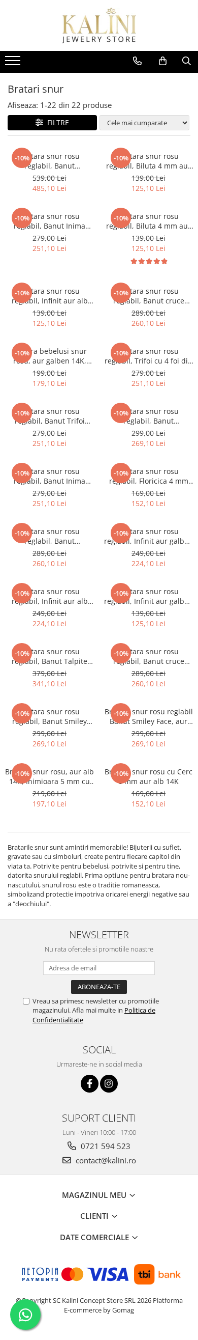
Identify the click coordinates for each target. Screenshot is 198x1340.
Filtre (56, 122)
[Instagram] (109, 1084)
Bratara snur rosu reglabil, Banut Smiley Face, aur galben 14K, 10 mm (49, 716)
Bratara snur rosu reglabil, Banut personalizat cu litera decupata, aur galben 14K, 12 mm (49, 161)
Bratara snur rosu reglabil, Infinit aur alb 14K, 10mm (50, 596)
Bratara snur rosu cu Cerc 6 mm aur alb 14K (148, 776)
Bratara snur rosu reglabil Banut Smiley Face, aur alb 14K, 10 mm (149, 716)
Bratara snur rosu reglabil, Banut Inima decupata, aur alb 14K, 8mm (49, 476)
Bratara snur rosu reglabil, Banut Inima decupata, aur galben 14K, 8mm (49, 221)
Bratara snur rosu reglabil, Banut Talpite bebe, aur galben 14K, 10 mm (49, 656)
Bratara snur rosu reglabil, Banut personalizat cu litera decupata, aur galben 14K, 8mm (148, 416)
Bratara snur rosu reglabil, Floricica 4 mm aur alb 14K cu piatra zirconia (148, 476)
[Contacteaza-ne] (137, 61)
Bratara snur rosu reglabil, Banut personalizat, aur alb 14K (49, 536)
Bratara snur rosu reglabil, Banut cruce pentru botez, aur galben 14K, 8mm (148, 295)
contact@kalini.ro (105, 1160)
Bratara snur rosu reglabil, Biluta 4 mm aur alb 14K (148, 221)
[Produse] (14, 63)
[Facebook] (89, 1084)
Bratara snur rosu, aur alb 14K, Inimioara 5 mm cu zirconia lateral (49, 776)
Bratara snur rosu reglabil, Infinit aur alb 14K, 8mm (50, 295)
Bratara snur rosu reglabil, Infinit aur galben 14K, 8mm (148, 596)
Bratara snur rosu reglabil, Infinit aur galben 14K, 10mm (148, 536)
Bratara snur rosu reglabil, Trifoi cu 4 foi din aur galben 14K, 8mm (148, 356)
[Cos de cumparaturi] (163, 61)
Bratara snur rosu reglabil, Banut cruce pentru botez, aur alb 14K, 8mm (148, 656)
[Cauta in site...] (186, 61)
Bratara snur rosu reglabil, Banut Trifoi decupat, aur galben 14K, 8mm (49, 416)
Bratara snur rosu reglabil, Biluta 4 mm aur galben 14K (148, 161)
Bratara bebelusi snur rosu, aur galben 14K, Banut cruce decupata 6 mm (49, 356)
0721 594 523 (104, 1146)
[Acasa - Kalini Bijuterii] (99, 25)
